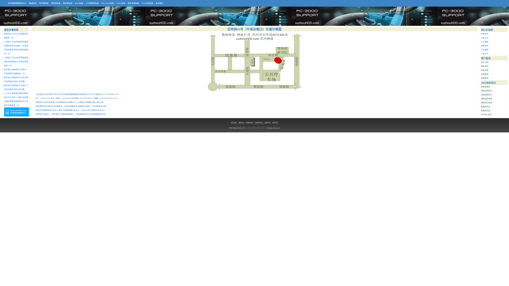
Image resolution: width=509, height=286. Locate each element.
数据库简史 (485, 107)
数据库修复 (259, 123)
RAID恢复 (79, 3)
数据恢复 (33, 3)
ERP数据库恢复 (92, 3)
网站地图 (234, 123)
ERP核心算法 (486, 115)
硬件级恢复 (67, 3)
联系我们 (159, 3)
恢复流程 (484, 70)
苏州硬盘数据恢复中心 (17, 3)
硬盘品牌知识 (486, 91)
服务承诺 (484, 66)
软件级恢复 (44, 3)
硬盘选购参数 (486, 99)
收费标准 (484, 78)
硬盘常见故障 (486, 103)
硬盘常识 (241, 123)
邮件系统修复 (133, 3)
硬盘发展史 (485, 87)
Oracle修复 (121, 3)
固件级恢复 (55, 3)
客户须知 (484, 62)
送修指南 (484, 74)
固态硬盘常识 (486, 95)
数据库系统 (485, 111)
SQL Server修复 (107, 3)
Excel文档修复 (147, 3)
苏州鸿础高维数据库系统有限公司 (255, 128)
